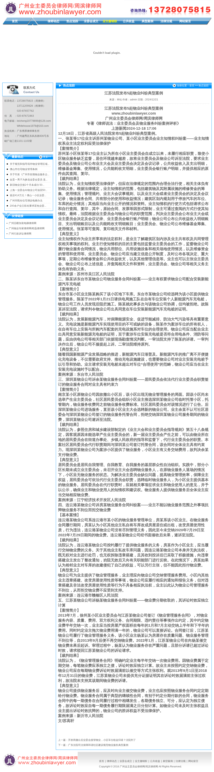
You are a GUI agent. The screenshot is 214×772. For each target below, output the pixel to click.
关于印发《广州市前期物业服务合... (29, 174)
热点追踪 (72, 21)
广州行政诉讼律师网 (20, 233)
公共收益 (129, 21)
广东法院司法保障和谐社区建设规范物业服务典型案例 (98, 745)
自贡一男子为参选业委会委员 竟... (28, 179)
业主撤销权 (110, 21)
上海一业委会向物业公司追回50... (28, 190)
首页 (15, 21)
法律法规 (166, 21)
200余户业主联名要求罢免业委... (28, 205)
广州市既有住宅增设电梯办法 (26, 200)
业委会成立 (91, 21)
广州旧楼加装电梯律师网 (22, 223)
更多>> (47, 156)
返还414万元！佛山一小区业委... (28, 195)
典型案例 (147, 21)
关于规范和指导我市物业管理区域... (29, 164)
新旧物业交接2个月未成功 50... (27, 184)
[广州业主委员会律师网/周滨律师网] (52, 15)
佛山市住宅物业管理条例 (23, 169)
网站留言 (185, 21)
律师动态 (53, 21)
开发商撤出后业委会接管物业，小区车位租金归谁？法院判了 (102, 740)
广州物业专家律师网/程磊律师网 (27, 228)
